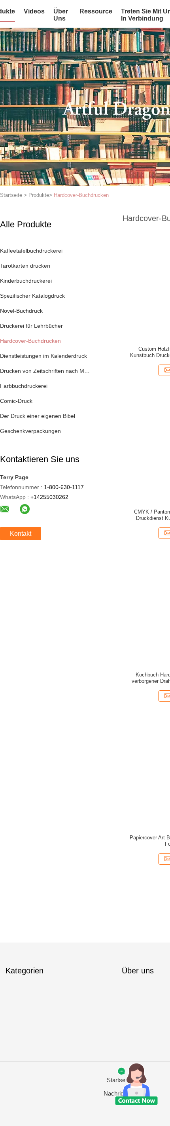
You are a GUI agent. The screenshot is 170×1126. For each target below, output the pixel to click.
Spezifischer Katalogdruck (32, 296)
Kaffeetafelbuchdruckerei (31, 250)
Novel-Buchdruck (21, 311)
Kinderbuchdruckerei (26, 281)
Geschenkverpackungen (30, 431)
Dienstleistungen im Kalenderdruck (43, 356)
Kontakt (20, 533)
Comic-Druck (16, 401)
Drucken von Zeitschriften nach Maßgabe (45, 371)
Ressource (95, 11)
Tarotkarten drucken (25, 266)
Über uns (60, 15)
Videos (34, 11)
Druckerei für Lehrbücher (31, 326)
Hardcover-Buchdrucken (81, 195)
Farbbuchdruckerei (23, 386)
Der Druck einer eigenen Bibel (37, 416)
